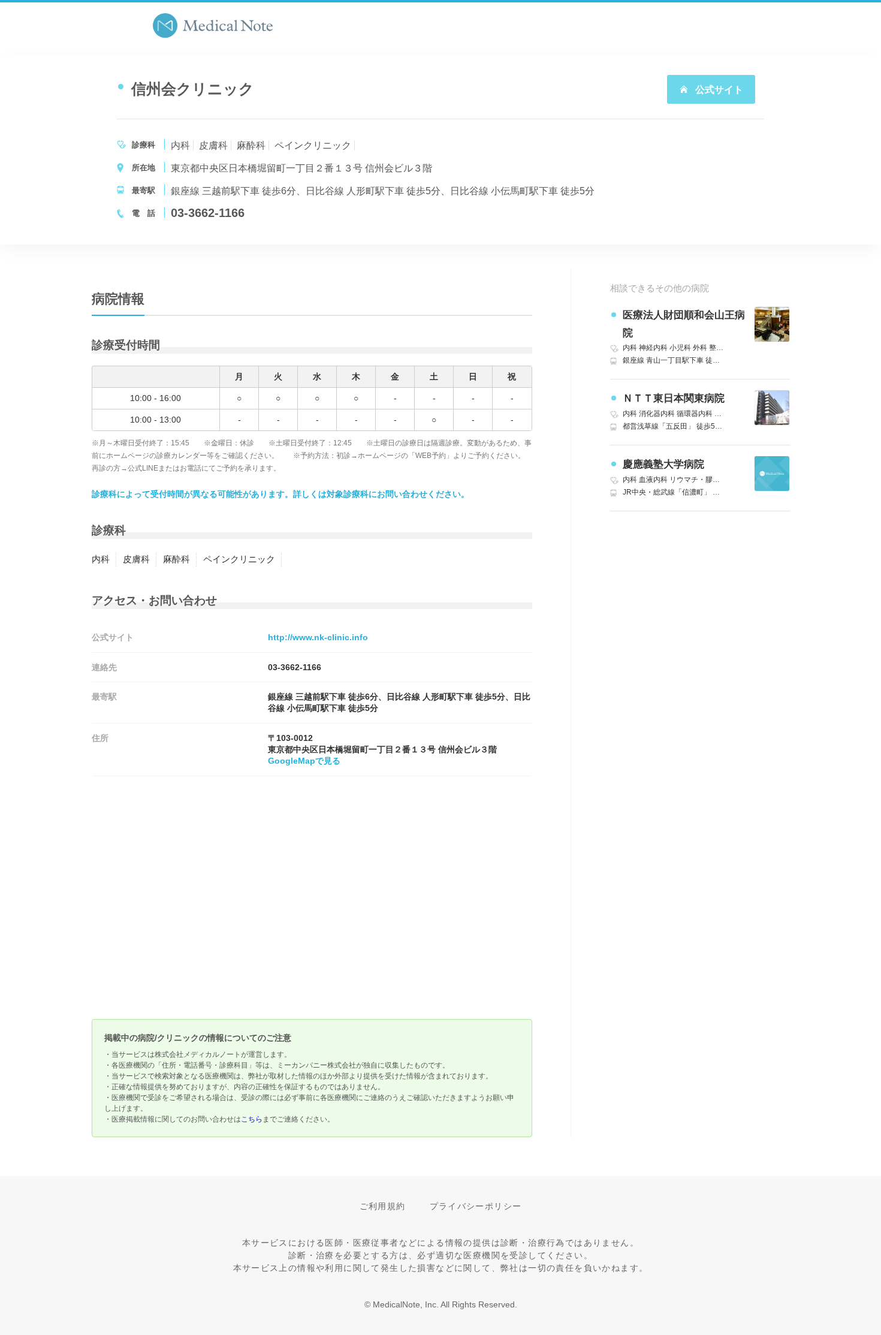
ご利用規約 (383, 1206)
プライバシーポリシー (476, 1206)
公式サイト (718, 90)
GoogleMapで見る (304, 761)
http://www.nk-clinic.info (318, 637)
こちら (252, 1119)
